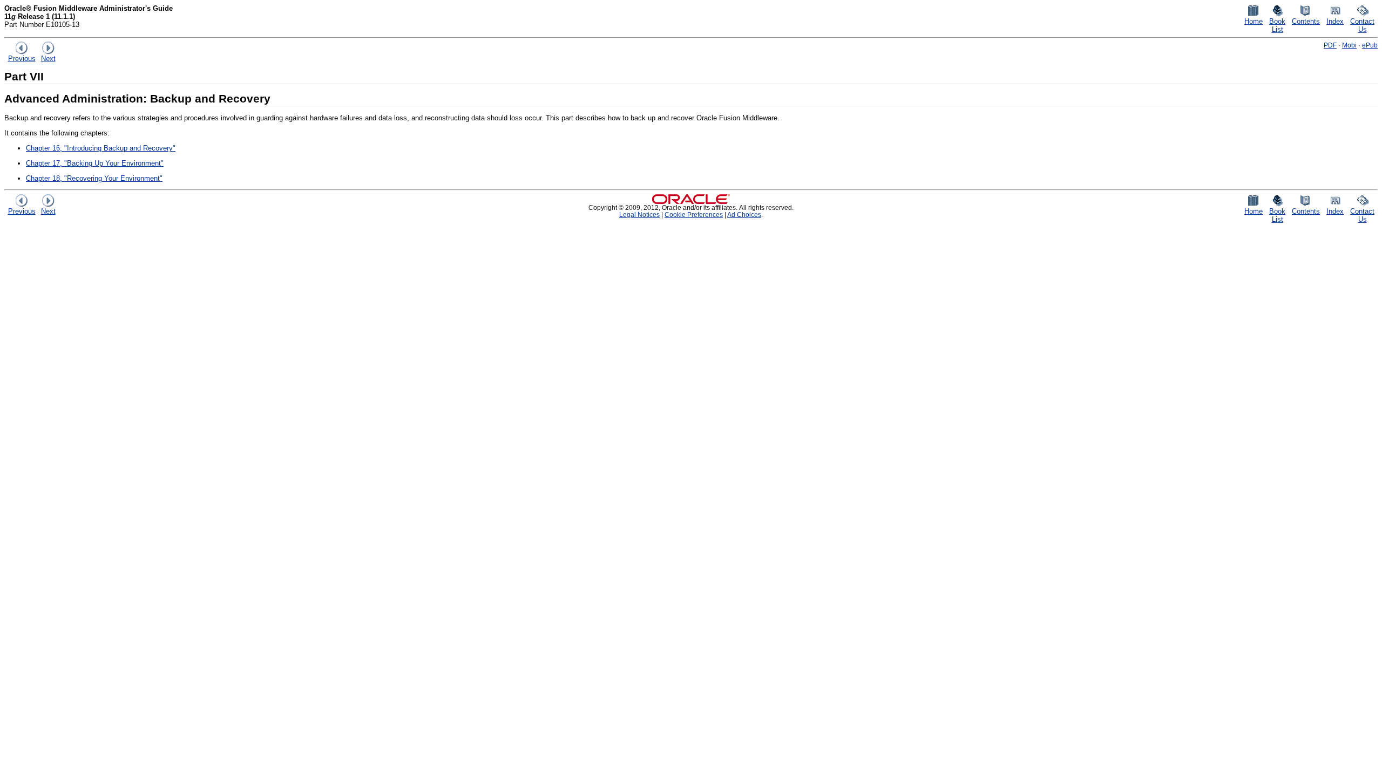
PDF (1330, 45)
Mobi (1349, 45)
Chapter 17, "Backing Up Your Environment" (95, 163)
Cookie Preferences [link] (694, 214)
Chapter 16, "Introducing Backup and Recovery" (100, 148)
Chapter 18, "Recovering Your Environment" (94, 178)
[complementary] (694, 214)
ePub (1370, 45)
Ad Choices (744, 214)
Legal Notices (639, 214)
